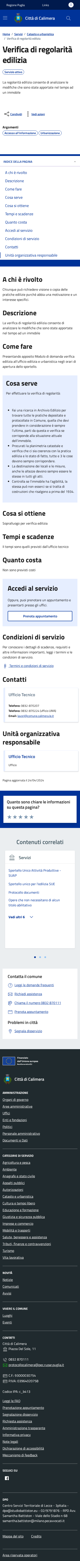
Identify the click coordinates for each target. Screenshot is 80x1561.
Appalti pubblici (14, 1182)
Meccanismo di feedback (20, 1455)
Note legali (10, 1441)
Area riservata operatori (20, 1555)
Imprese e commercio (18, 1223)
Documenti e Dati (15, 1140)
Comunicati (11, 1286)
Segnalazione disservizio (20, 1414)
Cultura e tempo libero (19, 1203)
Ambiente (10, 1169)
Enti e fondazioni (15, 1119)
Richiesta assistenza (17, 1421)
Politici (7, 1126)
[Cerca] (68, 18)
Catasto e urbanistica (18, 1196)
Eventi (7, 1322)
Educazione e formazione (21, 1209)
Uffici (6, 1113)
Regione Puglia (15, 5)
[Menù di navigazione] (5, 17)
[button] (45, 5)
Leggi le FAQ (11, 1400)
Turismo (8, 1250)
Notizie (8, 1279)
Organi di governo (15, 1099)
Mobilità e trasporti (16, 1230)
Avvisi (7, 1293)
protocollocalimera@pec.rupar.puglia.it (36, 1364)
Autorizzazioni (13, 1189)
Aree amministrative (17, 1106)
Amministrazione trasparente (24, 1427)
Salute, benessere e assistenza (25, 1237)
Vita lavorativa (13, 1257)
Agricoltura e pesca (16, 1162)
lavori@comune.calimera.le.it (35, 716)
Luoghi (7, 1315)
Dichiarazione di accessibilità (23, 1448)
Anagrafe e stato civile (19, 1176)
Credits (36, 1536)
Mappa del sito (13, 1536)
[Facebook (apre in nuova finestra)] (7, 1478)
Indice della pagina (17, 161)
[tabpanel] (40, 902)
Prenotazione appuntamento (23, 1407)
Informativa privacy (17, 1434)
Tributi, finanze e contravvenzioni (27, 1243)
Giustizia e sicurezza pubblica (24, 1216)
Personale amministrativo (21, 1133)
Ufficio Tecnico (22, 756)
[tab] (35, 957)
